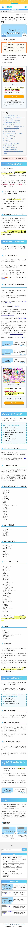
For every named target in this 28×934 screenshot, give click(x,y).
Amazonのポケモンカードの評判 (12, 122)
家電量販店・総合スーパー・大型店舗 (13, 133)
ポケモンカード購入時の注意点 (11, 143)
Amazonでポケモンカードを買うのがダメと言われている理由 (14, 118)
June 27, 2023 (22, 318)
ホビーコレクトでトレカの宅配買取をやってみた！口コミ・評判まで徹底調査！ (19, 893)
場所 (14, 871)
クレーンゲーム (17, 861)
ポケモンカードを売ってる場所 (11, 128)
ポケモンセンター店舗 (10, 131)
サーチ (5, 864)
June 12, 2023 (16, 306)
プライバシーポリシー (15, 924)
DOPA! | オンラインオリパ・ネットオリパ (14, 403)
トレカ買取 (6, 866)
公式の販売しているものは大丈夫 (12, 120)
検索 (24, 849)
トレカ (22, 864)
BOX (5, 857)
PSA (20, 857)
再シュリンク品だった (10, 124)
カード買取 (4, 884)
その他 (6, 140)
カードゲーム (7, 861)
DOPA (15, 857)
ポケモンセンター (8, 869)
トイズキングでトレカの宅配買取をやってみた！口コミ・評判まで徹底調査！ (19, 886)
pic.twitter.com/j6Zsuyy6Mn (7, 315)
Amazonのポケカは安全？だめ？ (12, 115)
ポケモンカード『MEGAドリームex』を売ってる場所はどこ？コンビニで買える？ (19, 900)
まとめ (5, 153)
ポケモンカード (6, 827)
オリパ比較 (22, 859)
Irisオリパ (14, 96)
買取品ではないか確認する (11, 147)
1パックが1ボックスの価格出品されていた (14, 126)
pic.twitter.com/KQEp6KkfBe (16, 334)
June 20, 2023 (22, 337)
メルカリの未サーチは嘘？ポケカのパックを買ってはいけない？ (8, 836)
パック (13, 866)
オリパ (5, 859)
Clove (9, 857)
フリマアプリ (8, 142)
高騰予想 (6, 876)
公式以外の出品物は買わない (11, 149)
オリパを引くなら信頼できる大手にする (13, 151)
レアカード (18, 869)
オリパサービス (13, 859)
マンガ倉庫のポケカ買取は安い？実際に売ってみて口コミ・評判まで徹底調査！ (19, 913)
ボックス (19, 866)
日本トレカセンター (9, 873)
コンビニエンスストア (10, 136)
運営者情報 (6, 924)
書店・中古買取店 (9, 135)
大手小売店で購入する (10, 145)
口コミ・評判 (7, 871)
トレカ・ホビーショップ (10, 138)
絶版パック (19, 873)
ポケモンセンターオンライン (11, 129)
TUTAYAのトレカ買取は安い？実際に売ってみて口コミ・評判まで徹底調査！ (19, 907)
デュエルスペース (13, 864)
